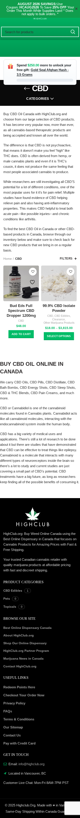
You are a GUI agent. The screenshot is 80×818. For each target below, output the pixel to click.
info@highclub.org (31, 764)
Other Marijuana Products (59, 322)
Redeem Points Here (19, 687)
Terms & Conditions (18, 719)
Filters (66, 258)
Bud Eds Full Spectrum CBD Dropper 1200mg (21, 311)
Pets (6, 598)
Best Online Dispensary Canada (27, 628)
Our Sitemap (13, 727)
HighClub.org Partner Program (26, 650)
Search (72, 32)
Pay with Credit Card (19, 743)
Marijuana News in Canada (23, 658)
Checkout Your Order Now (23, 695)
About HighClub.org (18, 635)
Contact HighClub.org (19, 666)
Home (7, 258)
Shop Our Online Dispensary (25, 643)
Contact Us (12, 735)
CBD (21, 320)
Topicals (9, 606)
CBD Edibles (62, 315)
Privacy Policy (14, 703)
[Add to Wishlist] (33, 272)
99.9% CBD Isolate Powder (59, 308)
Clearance (58, 319)
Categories (37, 98)
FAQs (7, 711)
